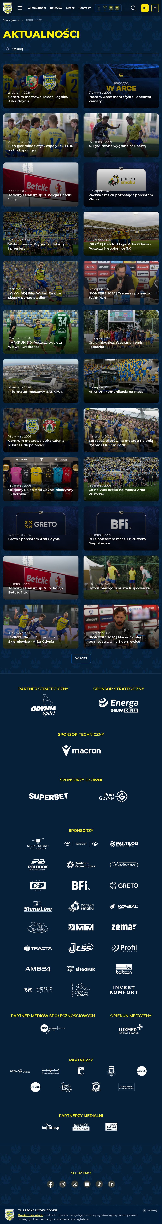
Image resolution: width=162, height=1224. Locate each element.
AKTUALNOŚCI (37, 8)
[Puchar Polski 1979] (99, 8)
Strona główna (11, 20)
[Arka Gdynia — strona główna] (7, 8)
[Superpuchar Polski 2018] (117, 8)
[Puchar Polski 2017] (105, 8)
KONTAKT (85, 8)
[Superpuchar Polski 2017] (111, 8)
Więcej (81, 658)
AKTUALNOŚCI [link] (34, 20)
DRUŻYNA (56, 8)
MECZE (70, 8)
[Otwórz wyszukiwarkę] (133, 8)
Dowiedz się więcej (30, 1215)
